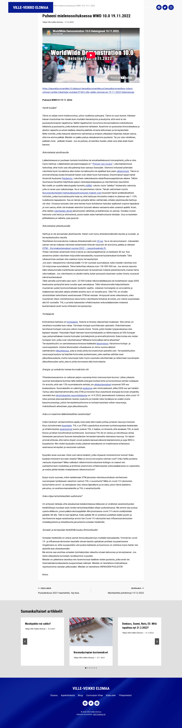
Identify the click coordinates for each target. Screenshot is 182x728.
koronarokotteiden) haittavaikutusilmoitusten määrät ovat (72, 193)
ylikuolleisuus (62, 350)
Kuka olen (131, 7)
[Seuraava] (157, 641)
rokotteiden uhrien (63, 211)
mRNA (89, 185)
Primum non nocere (103, 164)
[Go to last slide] (25, 641)
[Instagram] (171, 7)
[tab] (85, 668)
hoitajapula (72, 322)
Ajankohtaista (86, 7)
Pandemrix (67, 178)
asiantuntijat (66, 429)
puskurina (87, 388)
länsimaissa (102, 343)
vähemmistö (123, 171)
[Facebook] (159, 7)
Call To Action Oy (99, 714)
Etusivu (72, 7)
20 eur (100, 241)
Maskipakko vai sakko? (38, 623)
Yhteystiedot (146, 7)
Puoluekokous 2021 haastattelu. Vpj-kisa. (59, 590)
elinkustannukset (102, 384)
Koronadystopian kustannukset (91, 652)
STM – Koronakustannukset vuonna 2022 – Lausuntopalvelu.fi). (74, 248)
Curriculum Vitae (114, 7)
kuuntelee (67, 425)
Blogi (99, 7)
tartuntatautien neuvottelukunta (71, 395)
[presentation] (91, 631)
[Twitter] (165, 7)
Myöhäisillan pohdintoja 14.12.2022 (126, 590)
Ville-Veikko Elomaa (55, 22)
